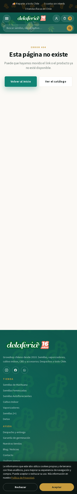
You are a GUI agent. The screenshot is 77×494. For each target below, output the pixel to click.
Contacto (8, 455)
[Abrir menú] (6, 18)
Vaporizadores (11, 407)
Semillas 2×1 (10, 413)
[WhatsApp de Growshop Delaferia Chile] (24, 370)
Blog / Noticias (11, 449)
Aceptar (56, 487)
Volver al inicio (21, 81)
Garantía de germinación (16, 437)
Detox (6, 419)
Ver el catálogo (55, 81)
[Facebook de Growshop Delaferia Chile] (15, 370)
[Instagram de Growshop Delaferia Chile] (6, 370)
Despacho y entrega (14, 432)
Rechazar (20, 487)
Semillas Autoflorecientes (17, 396)
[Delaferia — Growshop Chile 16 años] (32, 18)
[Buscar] (70, 28)
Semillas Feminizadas (15, 390)
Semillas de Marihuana (15, 384)
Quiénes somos (11, 460)
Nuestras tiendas (12, 443)
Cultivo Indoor (11, 402)
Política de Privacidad (22, 477)
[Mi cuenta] (56, 18)
